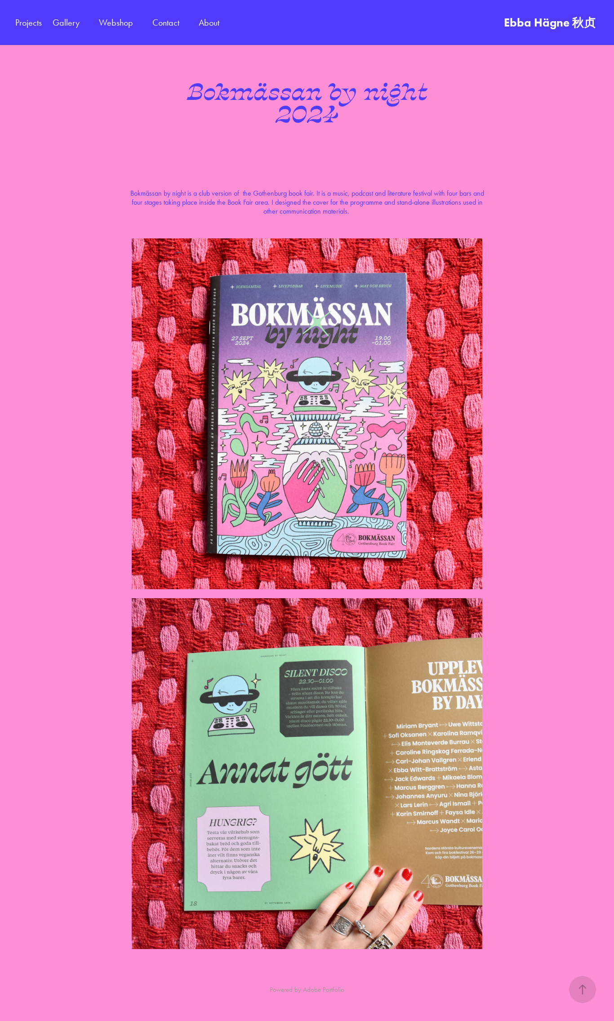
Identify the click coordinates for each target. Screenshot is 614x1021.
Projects (28, 22)
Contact (165, 22)
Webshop (116, 22)
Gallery (66, 22)
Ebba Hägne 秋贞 (550, 22)
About (209, 22)
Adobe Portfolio (323, 989)
